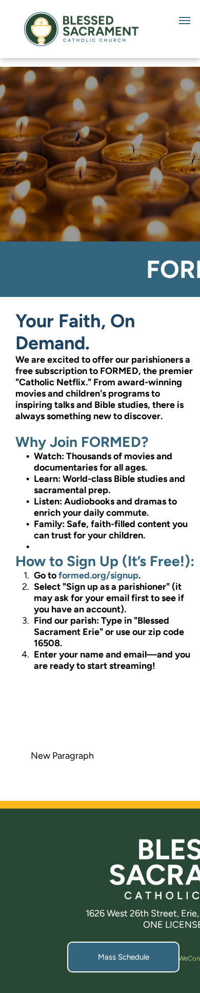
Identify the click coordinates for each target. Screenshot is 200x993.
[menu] (184, 20)
